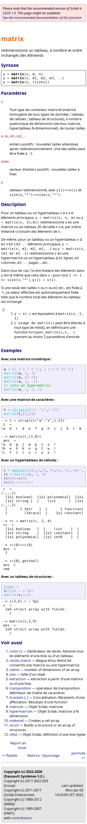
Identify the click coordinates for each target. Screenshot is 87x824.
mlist (13, 734)
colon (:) (16, 651)
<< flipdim (10, 755)
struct (14, 725)
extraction (18, 679)
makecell (20, 470)
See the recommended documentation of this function (42, 17)
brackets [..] (19, 697)
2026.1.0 (9, 13)
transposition (20, 688)
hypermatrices (21, 711)
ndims (14, 669)
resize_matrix (20, 660)
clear (9, 587)
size (13, 674)
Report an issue (18, 745)
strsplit (20, 410)
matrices (16, 706)
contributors (22, 818)
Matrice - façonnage (43, 755)
